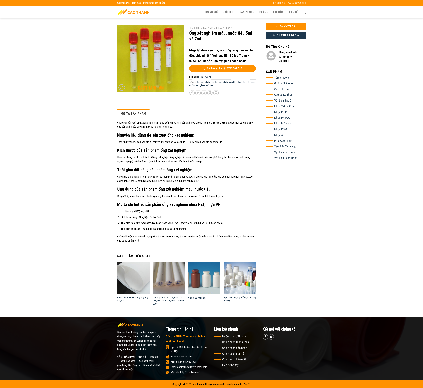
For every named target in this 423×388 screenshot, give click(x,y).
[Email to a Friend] (204, 92)
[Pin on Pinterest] (210, 92)
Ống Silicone (281, 89)
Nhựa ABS (280, 135)
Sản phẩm (208, 28)
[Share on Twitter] (198, 92)
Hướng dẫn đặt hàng (234, 336)
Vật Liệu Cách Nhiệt (285, 158)
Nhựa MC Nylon (283, 123)
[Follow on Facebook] (265, 337)
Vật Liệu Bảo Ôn (283, 100)
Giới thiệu (229, 12)
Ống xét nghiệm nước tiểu (202, 85)
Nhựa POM (280, 129)
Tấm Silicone (282, 77)
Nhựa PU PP (281, 112)
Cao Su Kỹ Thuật (284, 94)
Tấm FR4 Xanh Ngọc (286, 146)
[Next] (255, 287)
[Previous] (117, 287)
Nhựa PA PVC (282, 117)
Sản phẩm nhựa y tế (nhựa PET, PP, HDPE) (240, 299)
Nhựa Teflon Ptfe (284, 106)
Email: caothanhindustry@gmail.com (189, 367)
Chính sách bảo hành (234, 348)
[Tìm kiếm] (304, 12)
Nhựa (219, 28)
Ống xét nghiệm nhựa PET (225, 82)
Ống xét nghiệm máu (205, 82)
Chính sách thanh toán (235, 342)
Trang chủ (211, 12)
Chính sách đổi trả (233, 353)
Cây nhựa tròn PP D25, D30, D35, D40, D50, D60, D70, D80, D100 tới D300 (168, 300)
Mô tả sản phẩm (133, 114)
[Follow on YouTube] (271, 337)
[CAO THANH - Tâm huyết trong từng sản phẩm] (133, 12)
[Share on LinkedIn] (216, 92)
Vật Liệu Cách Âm (284, 152)
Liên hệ (293, 12)
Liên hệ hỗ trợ (230, 365)
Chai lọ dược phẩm (197, 297)
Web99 (247, 384)
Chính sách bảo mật (234, 359)
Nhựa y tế (230, 28)
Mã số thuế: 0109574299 (183, 361)
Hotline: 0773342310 (181, 356)
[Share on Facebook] (192, 92)
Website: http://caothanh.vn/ (185, 372)
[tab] (133, 113)
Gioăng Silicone (283, 83)
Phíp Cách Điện (283, 140)
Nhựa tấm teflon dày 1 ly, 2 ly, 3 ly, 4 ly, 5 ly (132, 299)
